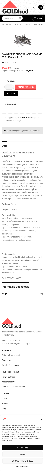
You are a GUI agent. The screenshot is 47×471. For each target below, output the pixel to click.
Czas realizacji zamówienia (13, 387)
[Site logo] (15, 7)
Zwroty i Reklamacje (10, 365)
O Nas (4, 399)
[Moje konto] (33, 7)
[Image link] (11, 323)
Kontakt (5, 403)
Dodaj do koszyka (26, 87)
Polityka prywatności (22, 466)
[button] (41, 419)
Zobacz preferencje (22, 461)
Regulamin (6, 360)
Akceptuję (22, 448)
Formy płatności (8, 377)
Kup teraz (11, 93)
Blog (4, 408)
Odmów (22, 454)
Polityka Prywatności (11, 355)
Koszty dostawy (8, 382)
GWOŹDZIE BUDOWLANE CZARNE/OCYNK (28, 24)
